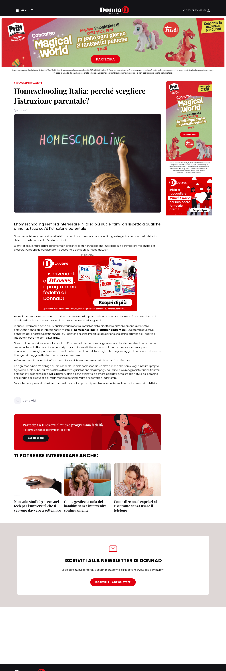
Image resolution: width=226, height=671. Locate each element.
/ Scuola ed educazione (28, 82)
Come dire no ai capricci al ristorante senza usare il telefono (135, 505)
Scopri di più (36, 438)
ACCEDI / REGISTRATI (194, 10)
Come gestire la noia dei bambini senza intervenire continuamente (85, 505)
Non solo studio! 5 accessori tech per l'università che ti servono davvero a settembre (37, 505)
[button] (22, 10)
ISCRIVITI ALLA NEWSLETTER (113, 582)
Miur (154, 383)
